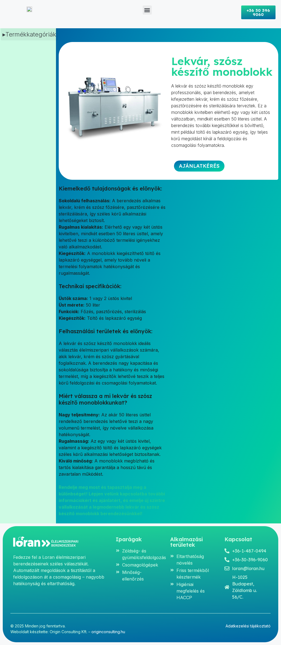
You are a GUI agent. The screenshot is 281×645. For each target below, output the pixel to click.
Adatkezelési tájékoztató (248, 626)
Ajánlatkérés (199, 166)
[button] (147, 10)
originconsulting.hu (108, 631)
